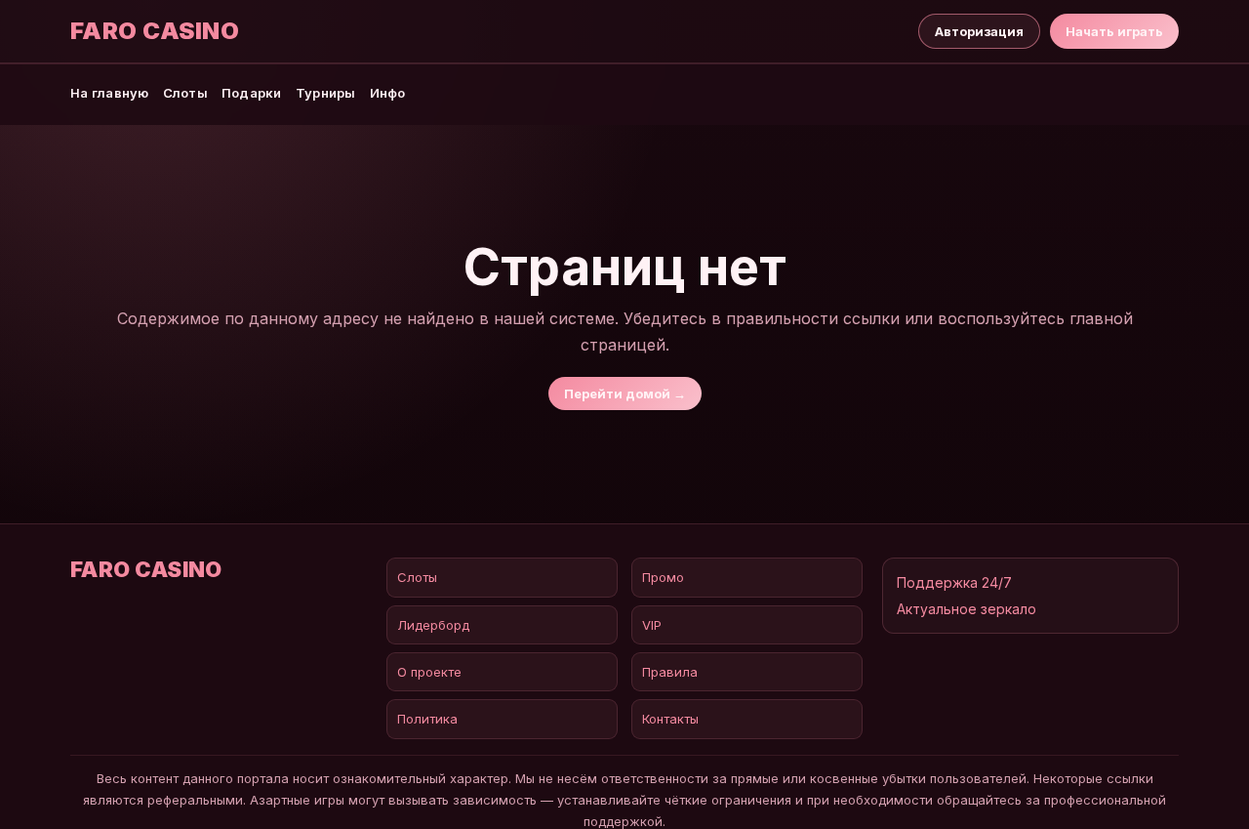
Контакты (670, 718)
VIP (652, 625)
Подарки (252, 93)
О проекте (429, 672)
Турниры (326, 93)
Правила (670, 672)
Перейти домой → (625, 393)
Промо (663, 577)
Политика (427, 718)
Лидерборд (433, 625)
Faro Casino (154, 31)
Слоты (185, 93)
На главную (109, 93)
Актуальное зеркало (966, 609)
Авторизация (979, 31)
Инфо (388, 93)
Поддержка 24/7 (954, 582)
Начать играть (1114, 31)
